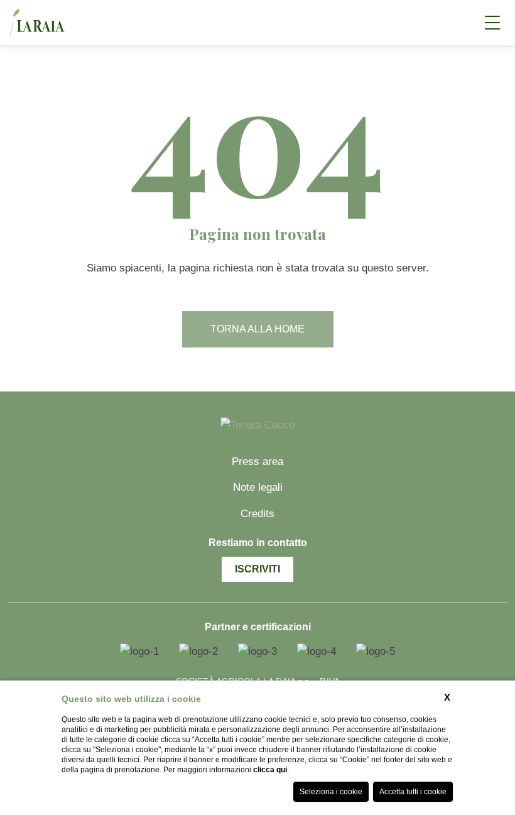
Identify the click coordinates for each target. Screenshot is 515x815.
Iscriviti (257, 569)
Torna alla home (257, 329)
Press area (257, 462)
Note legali (258, 487)
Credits (257, 514)
